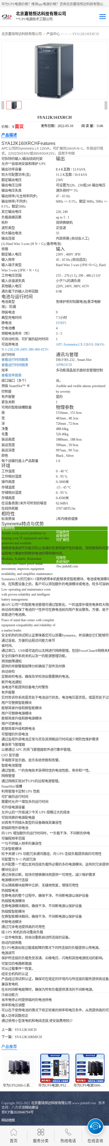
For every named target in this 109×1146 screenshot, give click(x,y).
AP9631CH (64, 365)
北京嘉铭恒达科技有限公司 (21, 34)
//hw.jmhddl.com (67, 566)
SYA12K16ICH (26, 1030)
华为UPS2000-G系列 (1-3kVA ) (25, 1085)
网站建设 (31, 1107)
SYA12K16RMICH (28, 1037)
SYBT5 (61, 323)
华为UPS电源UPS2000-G (56, 1085)
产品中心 (53, 34)
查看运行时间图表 (14, 365)
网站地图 (8, 1120)
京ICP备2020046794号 (17, 1112)
